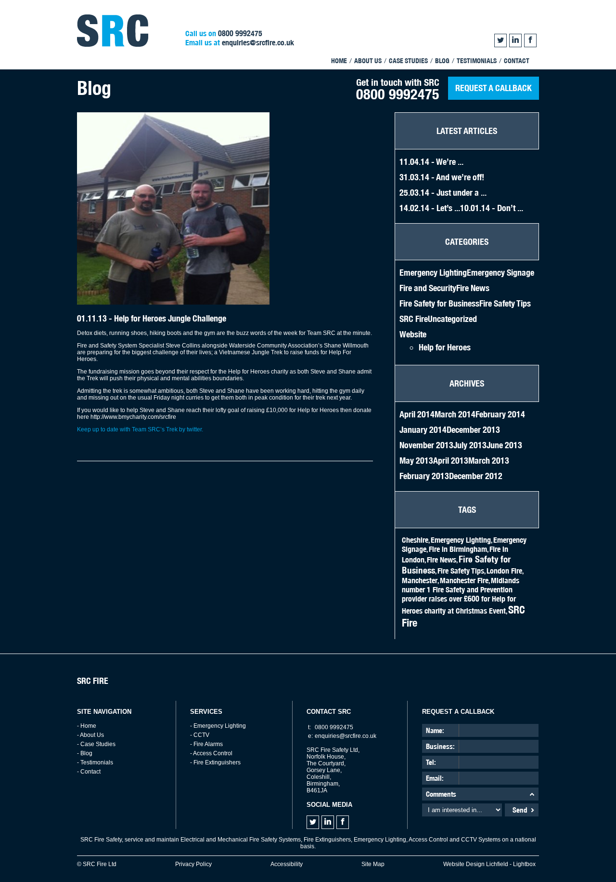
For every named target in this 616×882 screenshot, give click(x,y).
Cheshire (415, 540)
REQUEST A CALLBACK (493, 88)
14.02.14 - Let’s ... (429, 208)
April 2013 (450, 460)
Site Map (373, 864)
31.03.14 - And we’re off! (441, 177)
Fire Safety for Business (439, 303)
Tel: (431, 762)
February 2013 (424, 476)
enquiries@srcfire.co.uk (258, 42)
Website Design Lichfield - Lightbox (489, 864)
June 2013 (504, 445)
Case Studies (408, 61)
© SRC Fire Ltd (96, 864)
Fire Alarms (208, 744)
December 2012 (475, 476)
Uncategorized (452, 319)
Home (339, 61)
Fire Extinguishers (217, 762)
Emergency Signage (500, 272)
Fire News (472, 288)
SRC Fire (413, 319)
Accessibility (286, 864)
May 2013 (416, 460)
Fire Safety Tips (505, 303)
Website (412, 334)
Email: (435, 778)
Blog (442, 61)
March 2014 (455, 414)
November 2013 (426, 445)
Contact (516, 61)
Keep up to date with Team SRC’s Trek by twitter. (140, 429)
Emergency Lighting (433, 272)
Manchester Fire (464, 580)
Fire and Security (427, 288)
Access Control (212, 753)
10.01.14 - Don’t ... (491, 208)
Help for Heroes (445, 347)
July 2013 (470, 445)
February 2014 (500, 414)
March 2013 (488, 460)
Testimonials (477, 61)
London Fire (504, 570)
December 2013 (473, 430)
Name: (435, 730)
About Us (368, 61)
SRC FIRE (92, 681)
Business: (440, 746)
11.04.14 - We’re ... (431, 162)
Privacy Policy (193, 864)
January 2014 (423, 430)
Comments (441, 794)
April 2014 (417, 414)
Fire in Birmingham (458, 549)
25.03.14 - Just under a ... (443, 192)
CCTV (201, 735)
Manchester (419, 580)
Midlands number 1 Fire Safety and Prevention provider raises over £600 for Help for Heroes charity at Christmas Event (460, 595)
